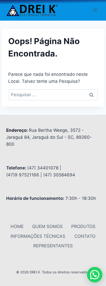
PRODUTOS (83, 226)
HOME (17, 226)
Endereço (16, 130)
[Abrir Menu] (95, 10)
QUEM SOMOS (47, 226)
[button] (94, 274)
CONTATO (84, 236)
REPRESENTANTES (53, 245)
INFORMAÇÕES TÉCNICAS (38, 236)
